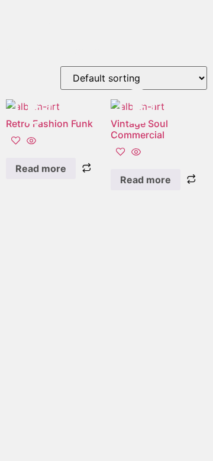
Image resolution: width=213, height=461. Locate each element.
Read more (40, 168)
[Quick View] (30, 141)
